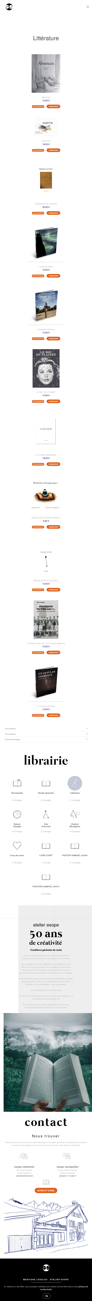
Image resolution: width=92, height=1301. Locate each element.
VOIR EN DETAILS (38, 106)
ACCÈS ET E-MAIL (46, 1190)
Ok (46, 1296)
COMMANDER (53, 106)
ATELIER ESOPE (59, 1279)
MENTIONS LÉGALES (35, 1279)
